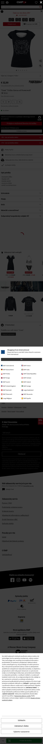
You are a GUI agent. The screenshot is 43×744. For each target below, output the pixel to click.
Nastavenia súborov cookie (22, 696)
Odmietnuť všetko (21, 726)
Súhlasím (21, 720)
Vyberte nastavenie (22, 731)
